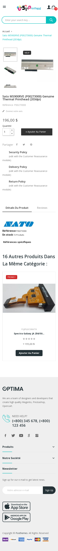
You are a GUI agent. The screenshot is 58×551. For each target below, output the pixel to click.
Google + (29, 435)
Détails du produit (17, 208)
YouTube (21, 435)
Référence (9, 231)
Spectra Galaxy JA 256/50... (29, 333)
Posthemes (22, 533)
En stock (7, 234)
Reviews (42, 208)
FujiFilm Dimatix (29, 329)
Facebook (5, 435)
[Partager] (17, 144)
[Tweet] (24, 144)
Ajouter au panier (37, 131)
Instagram (37, 435)
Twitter (13, 435)
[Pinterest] (31, 144)
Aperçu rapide (29, 302)
